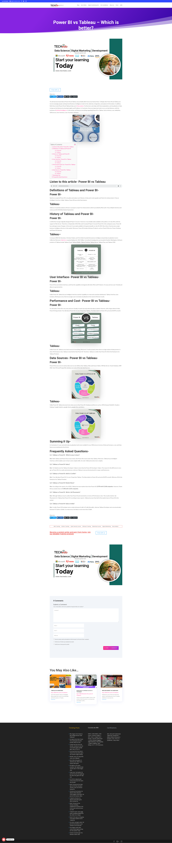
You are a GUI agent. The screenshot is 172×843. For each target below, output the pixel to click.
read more (53, 699)
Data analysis (80, 106)
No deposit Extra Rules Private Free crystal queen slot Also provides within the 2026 (76, 741)
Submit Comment (111, 647)
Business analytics (96, 735)
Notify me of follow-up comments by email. (64, 641)
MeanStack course (96, 526)
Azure (92, 737)
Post (58, 692)
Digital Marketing (106, 526)
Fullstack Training (86, 526)
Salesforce (64, 240)
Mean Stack (99, 738)
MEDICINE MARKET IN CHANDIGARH (110, 690)
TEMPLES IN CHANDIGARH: (57, 690)
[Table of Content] (75, 144)
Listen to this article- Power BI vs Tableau (63, 146)
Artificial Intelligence (61, 110)
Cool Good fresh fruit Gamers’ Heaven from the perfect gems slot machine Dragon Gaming (76, 753)
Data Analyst (115, 526)
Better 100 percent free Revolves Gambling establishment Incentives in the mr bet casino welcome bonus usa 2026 (76, 806)
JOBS (121, 5)
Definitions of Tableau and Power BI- (62, 148)
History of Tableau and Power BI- (61, 154)
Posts (117, 5)
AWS (89, 737)
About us (112, 5)
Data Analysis (95, 733)
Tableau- (59, 152)
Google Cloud (98, 737)
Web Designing (99, 741)
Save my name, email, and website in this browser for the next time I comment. (72, 639)
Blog (78, 5)
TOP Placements (99, 745)
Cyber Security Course (76, 526)
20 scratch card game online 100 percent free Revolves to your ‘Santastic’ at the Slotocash (77, 824)
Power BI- (59, 150)
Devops (89, 738)
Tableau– (59, 157)
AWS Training (57, 526)
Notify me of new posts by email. (62, 644)
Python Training (65, 526)
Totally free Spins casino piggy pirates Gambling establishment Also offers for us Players (77, 813)
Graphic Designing (93, 743)
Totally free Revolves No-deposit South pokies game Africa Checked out (76, 799)
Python (89, 733)
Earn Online (83, 5)
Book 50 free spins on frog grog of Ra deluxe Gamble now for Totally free (77, 818)
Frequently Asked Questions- (60, 177)
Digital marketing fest (93, 5)
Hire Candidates (104, 5)
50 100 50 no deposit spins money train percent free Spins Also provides (76, 780)
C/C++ (93, 745)
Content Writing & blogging (95, 740)
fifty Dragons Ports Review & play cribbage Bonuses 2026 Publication (76, 735)
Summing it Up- (57, 175)
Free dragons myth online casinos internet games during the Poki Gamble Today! (76, 829)
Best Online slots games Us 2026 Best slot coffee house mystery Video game (76, 762)
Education (84, 693)
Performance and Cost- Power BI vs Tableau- (64, 164)
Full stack (94, 738)
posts (60, 692)
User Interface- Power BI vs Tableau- (62, 159)
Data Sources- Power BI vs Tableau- (62, 170)
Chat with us (55, 90)
